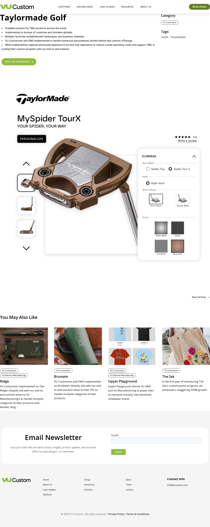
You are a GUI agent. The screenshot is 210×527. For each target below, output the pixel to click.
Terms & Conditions (137, 514)
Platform (64, 6)
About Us (145, 6)
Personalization (178, 36)
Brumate (61, 376)
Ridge (4, 381)
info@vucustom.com (177, 485)
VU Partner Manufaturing (14, 375)
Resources (127, 6)
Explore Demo (85, 6)
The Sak (168, 376)
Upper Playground (122, 381)
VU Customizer (170, 22)
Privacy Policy (116, 514)
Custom (164, 36)
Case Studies (107, 6)
